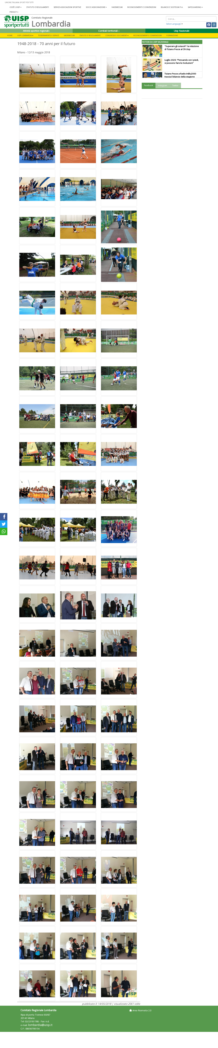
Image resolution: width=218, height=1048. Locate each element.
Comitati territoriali (108, 30)
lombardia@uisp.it (40, 1025)
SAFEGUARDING (194, 7)
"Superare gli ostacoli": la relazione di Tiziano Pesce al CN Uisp (182, 48)
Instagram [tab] (162, 85)
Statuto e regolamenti (37, 7)
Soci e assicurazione (95, 7)
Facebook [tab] (148, 85)
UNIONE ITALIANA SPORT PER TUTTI (19, 2)
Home (9, 35)
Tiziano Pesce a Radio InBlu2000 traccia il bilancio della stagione (180, 75)
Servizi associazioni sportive (67, 7)
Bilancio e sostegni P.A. (172, 7)
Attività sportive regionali (36, 30)
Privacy (13, 12)
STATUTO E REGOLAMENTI (90, 35)
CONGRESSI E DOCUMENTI (116, 35)
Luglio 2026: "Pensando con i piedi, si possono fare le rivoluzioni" (182, 61)
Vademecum (117, 7)
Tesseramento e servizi (48, 35)
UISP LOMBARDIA (24, 35)
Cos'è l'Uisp (15, 7)
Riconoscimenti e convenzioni (141, 7)
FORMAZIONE (172, 35)
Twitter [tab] (175, 85)
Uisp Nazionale (181, 30)
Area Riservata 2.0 (141, 1010)
